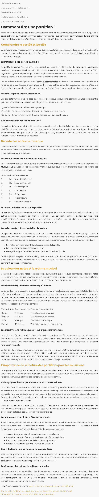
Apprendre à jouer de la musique (16, 8)
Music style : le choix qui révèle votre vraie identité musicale (27, 494)
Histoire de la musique (11, 3)
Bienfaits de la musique (11, 12)
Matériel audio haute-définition (15, 17)
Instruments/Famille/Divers (13, 21)
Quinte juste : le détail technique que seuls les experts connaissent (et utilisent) (36, 491)
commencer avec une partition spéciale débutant (51, 486)
